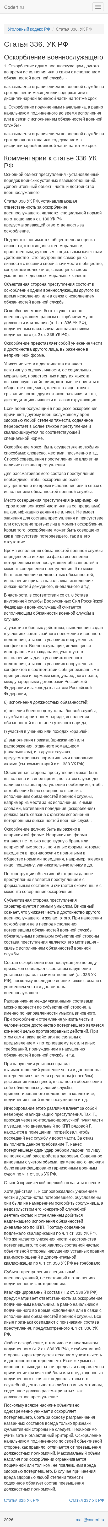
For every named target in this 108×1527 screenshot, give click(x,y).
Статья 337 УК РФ (86, 1500)
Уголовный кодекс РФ (29, 29)
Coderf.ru (14, 6)
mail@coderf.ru (90, 1520)
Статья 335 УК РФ (21, 1500)
